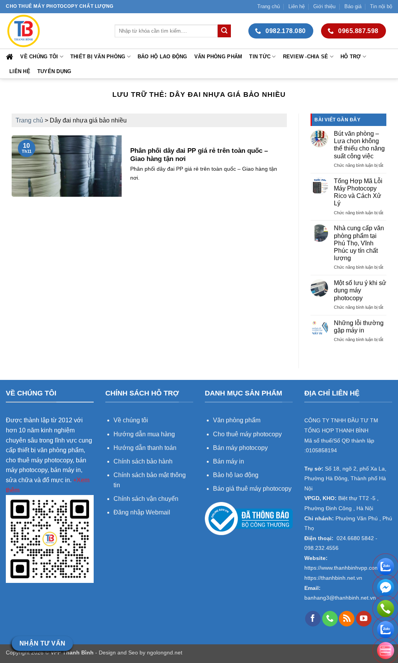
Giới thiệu (324, 6)
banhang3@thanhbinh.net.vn (340, 598)
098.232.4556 (321, 548)
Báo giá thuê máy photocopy (252, 488)
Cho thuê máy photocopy (247, 434)
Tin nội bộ (381, 6)
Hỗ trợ (350, 56)
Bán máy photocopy (240, 447)
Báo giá (352, 6)
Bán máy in (228, 461)
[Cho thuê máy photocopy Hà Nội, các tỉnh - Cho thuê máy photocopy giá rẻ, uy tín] (54, 31)
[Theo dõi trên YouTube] (364, 618)
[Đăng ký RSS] (346, 618)
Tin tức (260, 56)
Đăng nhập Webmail (141, 512)
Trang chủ (268, 6)
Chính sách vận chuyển (145, 498)
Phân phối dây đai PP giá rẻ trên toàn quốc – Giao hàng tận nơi (199, 155)
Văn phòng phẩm (218, 56)
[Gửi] (224, 31)
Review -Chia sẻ (305, 56)
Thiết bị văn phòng (98, 56)
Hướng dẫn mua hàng (144, 434)
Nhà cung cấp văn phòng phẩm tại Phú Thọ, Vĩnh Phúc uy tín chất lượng (359, 243)
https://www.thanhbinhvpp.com (341, 568)
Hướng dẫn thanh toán (144, 447)
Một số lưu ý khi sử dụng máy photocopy (360, 290)
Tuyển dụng (54, 71)
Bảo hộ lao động (162, 56)
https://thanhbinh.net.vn (333, 578)
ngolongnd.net (164, 652)
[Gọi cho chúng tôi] (330, 618)
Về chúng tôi (39, 56)
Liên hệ (296, 6)
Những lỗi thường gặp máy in (359, 327)
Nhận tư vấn (42, 643)
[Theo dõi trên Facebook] (313, 618)
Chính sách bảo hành (143, 461)
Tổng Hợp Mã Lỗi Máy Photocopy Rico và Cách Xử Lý (358, 192)
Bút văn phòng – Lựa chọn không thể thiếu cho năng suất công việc (359, 144)
